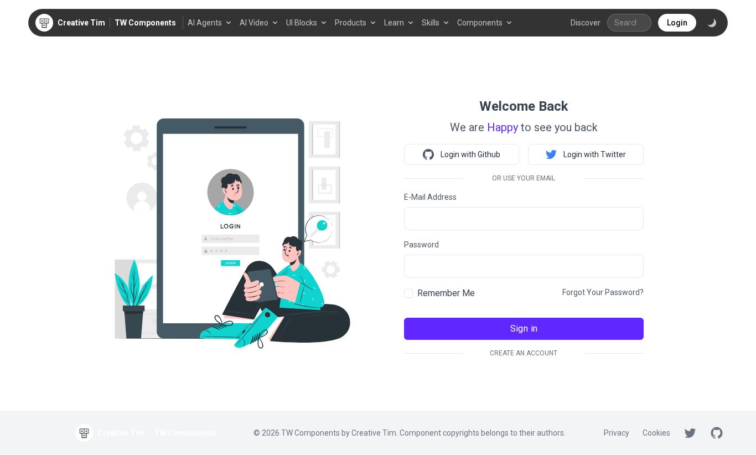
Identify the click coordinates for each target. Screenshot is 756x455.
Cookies (656, 432)
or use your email (523, 178)
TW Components (145, 22)
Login (677, 22)
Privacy (616, 432)
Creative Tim (373, 432)
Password (421, 244)
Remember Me (446, 293)
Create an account (523, 353)
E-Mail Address (430, 197)
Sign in (524, 328)
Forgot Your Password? (603, 292)
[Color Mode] (712, 23)
